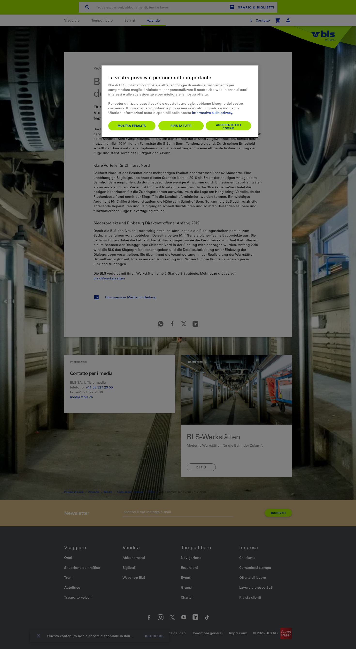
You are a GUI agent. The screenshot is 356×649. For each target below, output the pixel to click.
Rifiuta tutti (181, 125)
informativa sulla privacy (212, 113)
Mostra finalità (132, 125)
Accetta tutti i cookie (228, 126)
